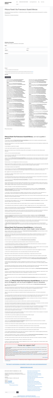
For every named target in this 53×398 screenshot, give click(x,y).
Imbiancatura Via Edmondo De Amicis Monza (34, 389)
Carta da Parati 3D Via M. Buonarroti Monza (34, 373)
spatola (34, 347)
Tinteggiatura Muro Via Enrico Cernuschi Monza (34, 386)
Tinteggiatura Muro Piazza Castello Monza (33, 382)
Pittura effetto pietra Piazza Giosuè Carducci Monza (35, 377)
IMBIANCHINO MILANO (26, 367)
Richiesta (7, 53)
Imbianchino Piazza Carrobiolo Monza (33, 381)
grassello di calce (16, 351)
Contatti (17, 4)
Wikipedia (46, 357)
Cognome (28, 48)
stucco (26, 347)
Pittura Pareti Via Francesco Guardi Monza (11, 359)
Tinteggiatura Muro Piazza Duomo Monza (33, 390)
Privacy (6, 68)
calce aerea (24, 351)
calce (31, 354)
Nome (6, 45)
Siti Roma (38, 396)
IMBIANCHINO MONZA (8, 3)
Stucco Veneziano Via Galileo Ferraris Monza (34, 374)
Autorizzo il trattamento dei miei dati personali (12, 69)
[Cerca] (17, 392)
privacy (32, 71)
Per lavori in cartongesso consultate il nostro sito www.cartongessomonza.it (26, 364)
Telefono (6, 50)
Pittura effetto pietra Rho (31, 378)
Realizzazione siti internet (24, 396)
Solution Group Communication (32, 396)
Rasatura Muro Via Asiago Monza (32, 372)
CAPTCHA (6, 74)
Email (27, 50)
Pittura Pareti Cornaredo (31, 385)
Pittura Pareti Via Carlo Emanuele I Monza (33, 370)
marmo (40, 351)
